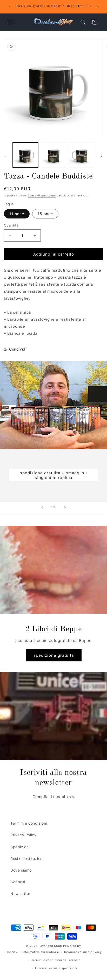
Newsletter (20, 893)
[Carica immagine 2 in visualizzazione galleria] (53, 155)
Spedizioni (20, 847)
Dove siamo (21, 870)
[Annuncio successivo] (97, 6)
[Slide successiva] (65, 507)
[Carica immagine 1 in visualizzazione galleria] (25, 155)
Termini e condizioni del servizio (56, 960)
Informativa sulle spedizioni (56, 968)
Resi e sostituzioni (26, 858)
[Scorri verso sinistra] (5, 156)
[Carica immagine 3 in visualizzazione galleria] (81, 155)
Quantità (11, 225)
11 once (16, 213)
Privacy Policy (23, 835)
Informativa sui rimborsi (40, 952)
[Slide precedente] (42, 507)
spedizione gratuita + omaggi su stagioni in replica (53, 475)
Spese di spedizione (42, 195)
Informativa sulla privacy (83, 952)
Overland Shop (51, 946)
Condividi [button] (17, 349)
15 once (45, 213)
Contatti (17, 882)
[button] (10, 22)
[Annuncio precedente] (9, 6)
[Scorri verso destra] (101, 156)
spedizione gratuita (54, 655)
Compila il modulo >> (53, 796)
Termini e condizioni (28, 823)
